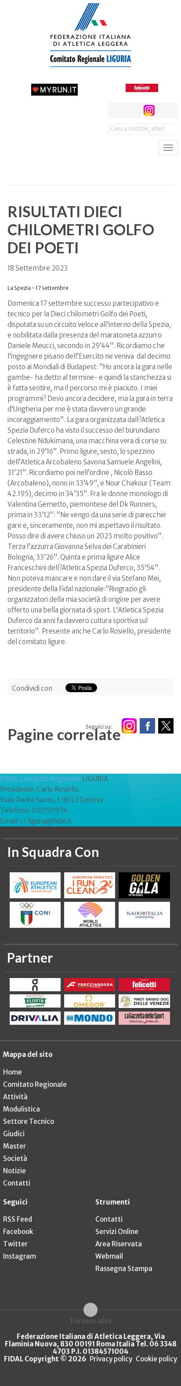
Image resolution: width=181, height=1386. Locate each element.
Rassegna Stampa (123, 1268)
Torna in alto (90, 1321)
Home (12, 1072)
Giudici (14, 1134)
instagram (149, 110)
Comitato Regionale (35, 1084)
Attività (15, 1097)
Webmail (109, 1256)
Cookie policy (156, 1359)
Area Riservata (118, 1244)
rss (165, 110)
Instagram (19, 1256)
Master (14, 1146)
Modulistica (21, 1109)
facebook (116, 110)
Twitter (15, 1244)
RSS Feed (17, 1219)
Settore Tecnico (28, 1121)
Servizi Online (116, 1231)
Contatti (16, 1183)
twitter (132, 110)
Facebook (18, 1231)
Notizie (14, 1171)
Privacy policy (111, 1359)
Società (15, 1158)
